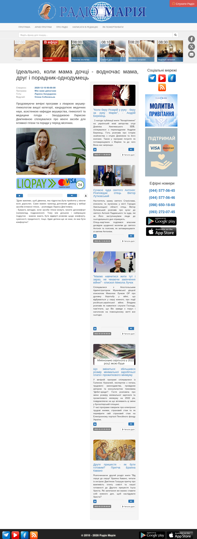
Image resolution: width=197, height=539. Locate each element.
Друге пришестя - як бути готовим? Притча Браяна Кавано (114, 467)
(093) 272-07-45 (162, 211)
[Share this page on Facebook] (191, 39)
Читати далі (129, 154)
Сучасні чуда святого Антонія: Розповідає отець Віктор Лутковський (114, 193)
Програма (24, 26)
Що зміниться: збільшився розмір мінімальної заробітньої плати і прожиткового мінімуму (114, 372)
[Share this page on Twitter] (191, 46)
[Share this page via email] (191, 54)
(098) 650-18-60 (162, 204)
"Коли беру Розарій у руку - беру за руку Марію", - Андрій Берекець (114, 112)
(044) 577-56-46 (162, 197)
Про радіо (62, 26)
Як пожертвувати (113, 26)
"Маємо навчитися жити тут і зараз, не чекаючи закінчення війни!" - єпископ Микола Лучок (114, 279)
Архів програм (43, 26)
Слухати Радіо (184, 4)
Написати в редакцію (85, 26)
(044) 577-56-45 (162, 190)
